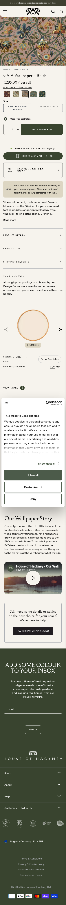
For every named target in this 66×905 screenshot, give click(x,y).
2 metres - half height (48, 108)
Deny (33, 498)
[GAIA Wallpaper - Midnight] (42, 94)
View (52, 367)
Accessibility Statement (31, 869)
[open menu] (58, 773)
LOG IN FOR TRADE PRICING (17, 87)
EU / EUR (38, 841)
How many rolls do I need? (31, 170)
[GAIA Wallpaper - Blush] (25, 94)
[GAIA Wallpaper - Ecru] (16, 94)
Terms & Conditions (31, 858)
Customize (31, 486)
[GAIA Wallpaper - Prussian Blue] (33, 94)
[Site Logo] (33, 11)
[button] (60, 329)
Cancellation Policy (31, 875)
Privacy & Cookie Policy (31, 864)
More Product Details (20, 119)
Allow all (32, 475)
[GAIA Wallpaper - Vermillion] (7, 94)
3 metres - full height (18, 108)
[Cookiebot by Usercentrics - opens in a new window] (46, 403)
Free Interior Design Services (33, 3)
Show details (46, 463)
